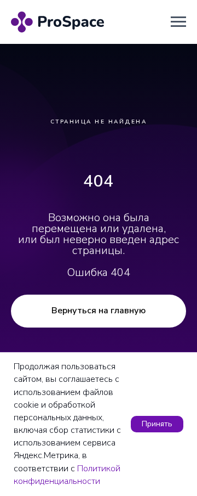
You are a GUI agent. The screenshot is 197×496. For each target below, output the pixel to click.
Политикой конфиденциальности (67, 475)
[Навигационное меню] (178, 21)
